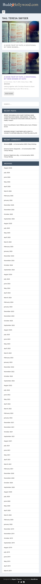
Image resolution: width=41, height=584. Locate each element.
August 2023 (8, 330)
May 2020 (7, 506)
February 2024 (8, 302)
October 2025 (8, 214)
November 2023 (9, 316)
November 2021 (9, 427)
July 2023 (7, 334)
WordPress (34, 579)
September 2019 (9, 543)
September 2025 (9, 219)
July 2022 (7, 390)
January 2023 (8, 362)
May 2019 (7, 561)
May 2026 (7, 182)
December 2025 (9, 205)
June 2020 (7, 501)
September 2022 (9, 381)
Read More (9, 93)
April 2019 (7, 566)
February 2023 (8, 358)
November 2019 (9, 533)
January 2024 (8, 307)
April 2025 (7, 237)
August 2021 (8, 441)
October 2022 (8, 376)
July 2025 (7, 228)
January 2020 (8, 524)
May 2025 (7, 233)
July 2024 (7, 279)
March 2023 (8, 353)
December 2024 (9, 256)
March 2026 (8, 191)
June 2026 (7, 177)
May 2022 (7, 399)
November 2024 (9, 260)
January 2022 (8, 418)
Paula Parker (9, 82)
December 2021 (9, 422)
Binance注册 (8, 144)
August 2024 (8, 274)
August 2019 (8, 547)
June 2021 (7, 450)
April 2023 (7, 348)
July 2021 (7, 445)
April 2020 (7, 510)
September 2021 (9, 436)
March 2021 (8, 464)
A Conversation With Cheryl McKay (25, 144)
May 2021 (7, 455)
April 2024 (7, 293)
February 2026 (8, 196)
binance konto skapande (12, 149)
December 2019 (9, 529)
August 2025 (8, 223)
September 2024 (9, 270)
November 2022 (9, 371)
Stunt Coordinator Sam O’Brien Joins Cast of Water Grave (20, 126)
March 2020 (8, 515)
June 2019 (7, 557)
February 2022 (8, 413)
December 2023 (9, 311)
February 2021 (8, 469)
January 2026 (8, 200)
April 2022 (7, 404)
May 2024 (7, 288)
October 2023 (8, 321)
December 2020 (9, 473)
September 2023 (9, 325)
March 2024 (8, 297)
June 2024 (7, 284)
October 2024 (8, 265)
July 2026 (7, 172)
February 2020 (8, 520)
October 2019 (8, 538)
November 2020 (9, 478)
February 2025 (8, 246)
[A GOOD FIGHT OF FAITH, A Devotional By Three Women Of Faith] (20, 63)
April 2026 (7, 186)
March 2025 (8, 242)
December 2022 (9, 367)
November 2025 (9, 209)
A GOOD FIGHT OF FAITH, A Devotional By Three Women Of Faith (20, 78)
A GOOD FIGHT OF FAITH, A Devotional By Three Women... (20, 46)
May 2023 (7, 344)
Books (23, 82)
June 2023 (7, 339)
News (26, 82)
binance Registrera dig (11, 155)
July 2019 (7, 552)
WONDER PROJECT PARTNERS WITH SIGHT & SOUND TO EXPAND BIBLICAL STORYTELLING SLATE (20, 132)
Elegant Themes (17, 579)
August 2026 (8, 168)
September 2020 (9, 487)
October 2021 (8, 432)
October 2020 (8, 483)
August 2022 (8, 385)
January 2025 (8, 251)
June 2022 (7, 395)
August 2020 (8, 492)
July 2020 (7, 496)
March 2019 (8, 570)
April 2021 (7, 459)
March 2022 (8, 409)
